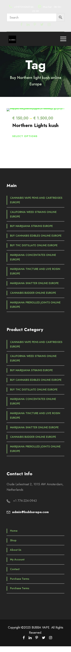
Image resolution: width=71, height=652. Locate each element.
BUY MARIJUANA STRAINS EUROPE (31, 226)
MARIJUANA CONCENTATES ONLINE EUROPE (33, 257)
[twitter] (42, 24)
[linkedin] (28, 24)
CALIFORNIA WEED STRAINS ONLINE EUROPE (33, 214)
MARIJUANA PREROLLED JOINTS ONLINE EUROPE (35, 305)
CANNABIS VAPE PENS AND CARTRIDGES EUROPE (36, 200)
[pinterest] (35, 24)
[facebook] (21, 24)
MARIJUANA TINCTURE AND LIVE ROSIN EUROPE (35, 271)
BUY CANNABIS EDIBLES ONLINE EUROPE (36, 236)
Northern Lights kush (35, 125)
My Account (17, 559)
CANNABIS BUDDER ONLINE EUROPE (33, 293)
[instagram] (49, 24)
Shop (13, 540)
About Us (15, 550)
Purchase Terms (19, 579)
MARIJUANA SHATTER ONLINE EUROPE (34, 283)
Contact (15, 569)
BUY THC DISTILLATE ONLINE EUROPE (34, 245)
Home (13, 531)
